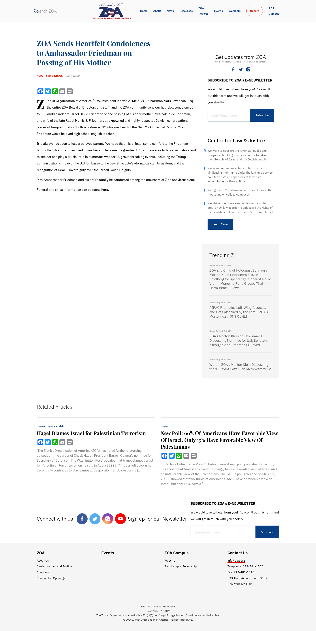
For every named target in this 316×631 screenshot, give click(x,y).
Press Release (54, 75)
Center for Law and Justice (54, 566)
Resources (186, 11)
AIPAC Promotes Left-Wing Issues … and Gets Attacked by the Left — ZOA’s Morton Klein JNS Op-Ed (238, 312)
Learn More (220, 224)
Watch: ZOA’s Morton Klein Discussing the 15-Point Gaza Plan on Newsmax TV (240, 366)
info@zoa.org (236, 560)
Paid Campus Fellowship (180, 566)
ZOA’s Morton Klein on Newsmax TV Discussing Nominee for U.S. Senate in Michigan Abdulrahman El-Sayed (238, 340)
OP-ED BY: (50, 426)
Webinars (234, 11)
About (157, 11)
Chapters (43, 572)
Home (143, 11)
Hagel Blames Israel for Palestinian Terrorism (91, 433)
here (104, 189)
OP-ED (164, 426)
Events (218, 11)
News (170, 11)
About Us (43, 560)
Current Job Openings (51, 578)
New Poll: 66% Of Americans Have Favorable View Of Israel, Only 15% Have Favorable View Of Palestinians (219, 440)
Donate (254, 11)
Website (169, 560)
